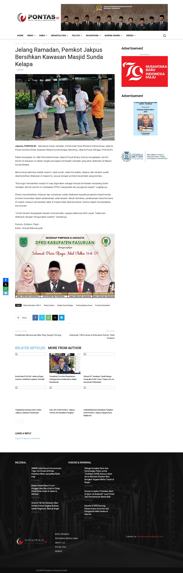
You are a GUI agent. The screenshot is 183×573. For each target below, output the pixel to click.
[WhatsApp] (48, 317)
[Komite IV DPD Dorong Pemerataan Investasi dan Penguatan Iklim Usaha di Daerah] (75, 509)
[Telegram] (61, 317)
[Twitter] (42, 317)
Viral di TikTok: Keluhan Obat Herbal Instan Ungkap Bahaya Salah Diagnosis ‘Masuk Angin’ (45, 506)
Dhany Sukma (49, 305)
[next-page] (21, 421)
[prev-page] (17, 421)
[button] (164, 35)
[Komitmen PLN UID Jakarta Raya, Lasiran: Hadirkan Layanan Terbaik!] (30, 363)
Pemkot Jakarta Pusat (84, 305)
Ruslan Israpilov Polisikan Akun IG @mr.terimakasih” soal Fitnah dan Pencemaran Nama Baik (99, 494)
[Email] (55, 317)
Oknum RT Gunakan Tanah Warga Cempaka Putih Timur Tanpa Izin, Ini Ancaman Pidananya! (98, 379)
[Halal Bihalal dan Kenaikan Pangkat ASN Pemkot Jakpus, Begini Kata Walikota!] (99, 396)
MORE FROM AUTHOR (64, 348)
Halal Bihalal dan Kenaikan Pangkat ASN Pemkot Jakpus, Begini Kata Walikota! (98, 413)
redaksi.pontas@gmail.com (150, 536)
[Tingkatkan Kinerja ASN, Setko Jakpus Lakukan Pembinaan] (30, 396)
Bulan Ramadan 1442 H (32, 305)
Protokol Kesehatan (102, 305)
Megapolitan (35, 43)
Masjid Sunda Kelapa (65, 305)
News (25, 43)
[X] (5, 284)
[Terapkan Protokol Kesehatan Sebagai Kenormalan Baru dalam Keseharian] (64, 363)
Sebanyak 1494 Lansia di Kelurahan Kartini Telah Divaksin (92, 336)
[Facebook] (35, 317)
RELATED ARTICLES (30, 348)
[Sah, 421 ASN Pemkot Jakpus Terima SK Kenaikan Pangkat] (64, 396)
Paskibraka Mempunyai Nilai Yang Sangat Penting (38, 335)
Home (17, 43)
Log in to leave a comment (27, 438)
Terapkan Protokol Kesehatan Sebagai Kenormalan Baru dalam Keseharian (63, 379)
